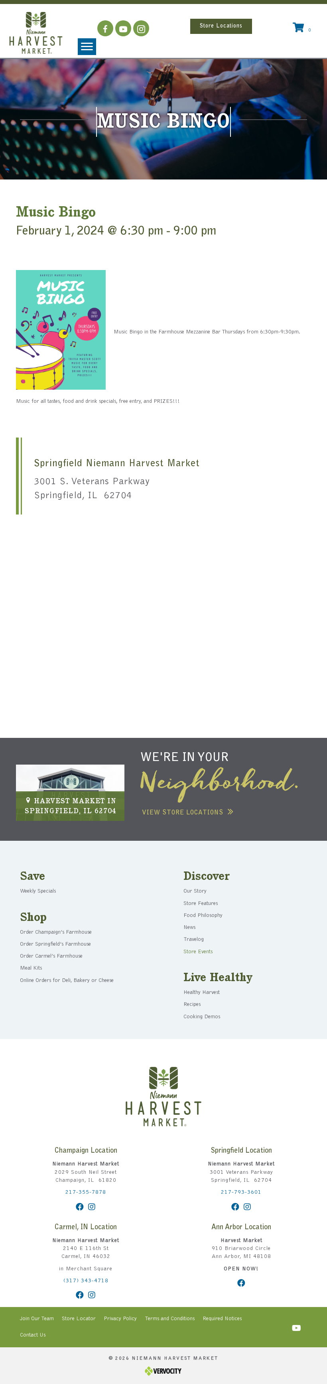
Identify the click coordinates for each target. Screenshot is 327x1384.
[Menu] (87, 46)
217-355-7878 (85, 1192)
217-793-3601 (241, 1192)
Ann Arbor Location (241, 1227)
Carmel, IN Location (86, 1227)
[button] (105, 28)
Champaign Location (86, 1151)
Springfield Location (241, 1151)
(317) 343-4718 (85, 1281)
